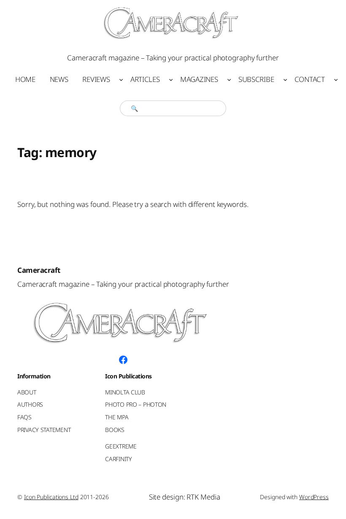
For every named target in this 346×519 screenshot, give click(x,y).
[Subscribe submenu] (285, 79)
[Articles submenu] (171, 79)
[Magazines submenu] (229, 79)
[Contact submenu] (336, 79)
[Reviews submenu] (121, 79)
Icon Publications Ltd (51, 497)
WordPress (314, 497)
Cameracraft (38, 270)
